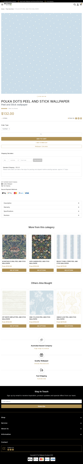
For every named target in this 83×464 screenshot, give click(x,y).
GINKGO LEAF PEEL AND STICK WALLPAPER (66, 318)
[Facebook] (10, 449)
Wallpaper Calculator (41, 146)
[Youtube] (8, 449)
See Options (14, 270)
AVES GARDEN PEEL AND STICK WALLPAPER (39, 262)
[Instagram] (13, 449)
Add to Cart (42, 139)
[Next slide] (78, 253)
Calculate (38, 160)
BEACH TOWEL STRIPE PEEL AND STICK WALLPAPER (67, 262)
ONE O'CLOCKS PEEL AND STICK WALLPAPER (39, 318)
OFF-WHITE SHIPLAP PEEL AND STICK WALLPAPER (14, 318)
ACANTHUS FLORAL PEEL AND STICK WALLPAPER (14, 262)
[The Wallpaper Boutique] (8, 4)
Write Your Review (13, 108)
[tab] (37, 96)
